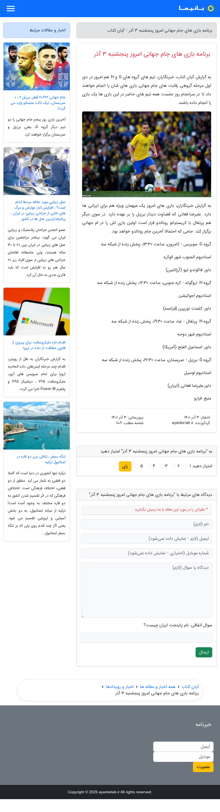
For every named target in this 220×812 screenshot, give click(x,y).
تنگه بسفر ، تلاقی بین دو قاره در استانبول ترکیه (41, 459)
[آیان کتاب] (197, 8)
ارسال (204, 652)
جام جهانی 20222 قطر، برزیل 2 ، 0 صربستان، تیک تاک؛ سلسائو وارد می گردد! (37, 103)
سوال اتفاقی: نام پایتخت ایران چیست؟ (178, 625)
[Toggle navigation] (10, 8)
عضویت (203, 767)
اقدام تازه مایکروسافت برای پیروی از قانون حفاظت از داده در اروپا (38, 345)
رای (125, 466)
